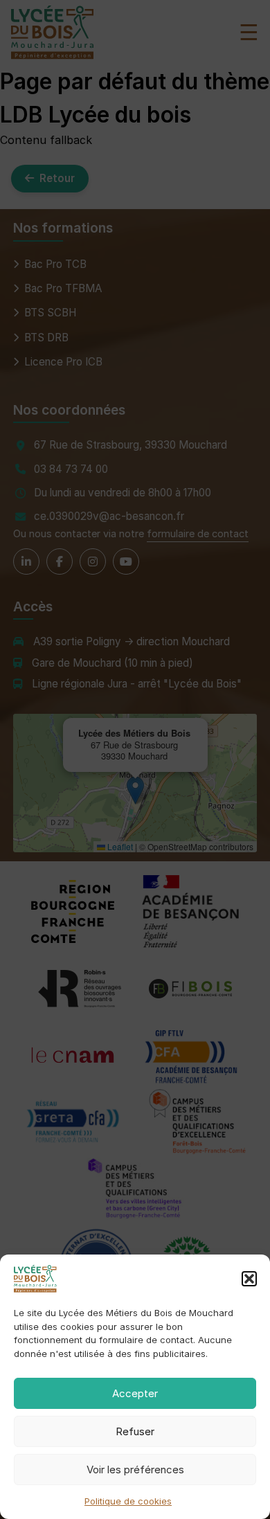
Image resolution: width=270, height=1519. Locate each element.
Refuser (135, 1431)
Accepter (135, 1393)
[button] (249, 1279)
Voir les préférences (135, 1469)
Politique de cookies (128, 1501)
